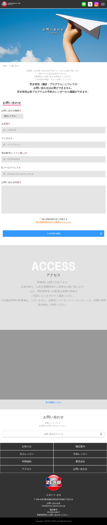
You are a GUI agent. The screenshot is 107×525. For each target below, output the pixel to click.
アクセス (26, 469)
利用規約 (26, 461)
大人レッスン (27, 454)
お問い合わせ (80, 469)
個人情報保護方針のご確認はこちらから (53, 222)
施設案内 (80, 446)
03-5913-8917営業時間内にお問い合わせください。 (53, 513)
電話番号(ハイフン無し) (14, 153)
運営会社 (80, 461)
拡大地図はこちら (53, 402)
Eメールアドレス (11, 167)
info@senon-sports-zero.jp (53, 506)
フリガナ (7, 138)
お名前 (5, 124)
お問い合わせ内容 (11, 182)
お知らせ (26, 446)
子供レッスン (80, 454)
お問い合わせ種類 (11, 110)
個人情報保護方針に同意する (54, 219)
